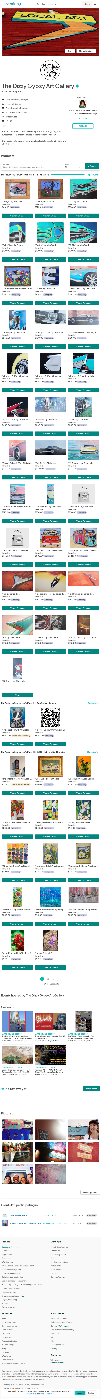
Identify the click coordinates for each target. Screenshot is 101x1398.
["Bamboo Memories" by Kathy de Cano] (50, 897)
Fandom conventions (59, 1262)
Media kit (5, 1352)
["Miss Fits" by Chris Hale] (50, 407)
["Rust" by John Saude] (50, 189)
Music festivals (56, 1269)
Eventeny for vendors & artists (14, 1363)
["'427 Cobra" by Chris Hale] (83, 494)
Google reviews (8, 1307)
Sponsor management (11, 1273)
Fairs (52, 1258)
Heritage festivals (57, 1277)
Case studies (7, 1329)
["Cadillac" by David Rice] (50, 625)
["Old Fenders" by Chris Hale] (50, 494)
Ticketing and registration (12, 1277)
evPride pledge (8, 1345)
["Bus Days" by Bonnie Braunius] (50, 538)
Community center (9, 1326)
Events (5, 1251)
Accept (80, 1393)
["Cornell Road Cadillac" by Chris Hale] (17, 494)
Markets (53, 1273)
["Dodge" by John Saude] (50, 232)
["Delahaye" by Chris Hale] (17, 320)
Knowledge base (9, 1322)
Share (70, 51)
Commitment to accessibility (62, 1329)
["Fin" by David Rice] (17, 625)
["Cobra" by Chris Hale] (50, 276)
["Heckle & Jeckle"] (50, 940)
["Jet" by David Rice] (17, 581)
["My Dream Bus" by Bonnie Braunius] (83, 538)
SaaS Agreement (57, 1345)
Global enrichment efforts (61, 1322)
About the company (58, 1318)
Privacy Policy (31, 1394)
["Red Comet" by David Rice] (83, 581)
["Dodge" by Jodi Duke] (17, 189)
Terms (52, 1337)
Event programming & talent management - (22, 1284)
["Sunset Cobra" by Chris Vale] (83, 276)
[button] (58, 4)
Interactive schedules (11, 1288)
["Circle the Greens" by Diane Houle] (17, 853)
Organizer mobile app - (13, 1296)
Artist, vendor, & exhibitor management (18, 1266)
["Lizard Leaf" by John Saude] (83, 766)
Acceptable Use (37, 1385)
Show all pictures (86, 51)
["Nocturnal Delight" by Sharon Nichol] (50, 853)
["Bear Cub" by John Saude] (50, 766)
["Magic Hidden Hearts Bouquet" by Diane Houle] (17, 810)
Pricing (5, 1303)
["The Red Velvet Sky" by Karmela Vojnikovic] (83, 897)
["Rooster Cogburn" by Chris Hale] (50, 717)
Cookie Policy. (46, 1394)
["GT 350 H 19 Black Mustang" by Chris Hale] (83, 320)
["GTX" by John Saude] (83, 189)
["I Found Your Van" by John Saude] (17, 276)
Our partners (7, 1337)
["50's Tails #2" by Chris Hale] (17, 363)
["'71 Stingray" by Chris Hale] (83, 450)
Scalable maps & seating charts (14, 1281)
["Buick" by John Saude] (17, 232)
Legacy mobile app (9, 1299)
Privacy (53, 1341)
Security (53, 1348)
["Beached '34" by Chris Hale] (17, 538)
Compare (6, 1333)
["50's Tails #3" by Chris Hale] (50, 363)
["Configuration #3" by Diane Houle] (50, 810)
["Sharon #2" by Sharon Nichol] (17, 897)
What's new (7, 1356)
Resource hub (7, 1360)
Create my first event (10, 1247)
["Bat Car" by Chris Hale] (50, 450)
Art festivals (55, 1251)
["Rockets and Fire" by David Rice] (50, 581)
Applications (7, 1254)
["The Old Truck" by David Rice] (83, 625)
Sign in (87, 4)
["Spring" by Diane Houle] (83, 810)
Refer (4, 1318)
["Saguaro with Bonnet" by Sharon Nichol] (83, 853)
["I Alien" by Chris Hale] (83, 407)
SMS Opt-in (55, 1333)
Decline (91, 1393)
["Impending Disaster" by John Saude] (17, 766)
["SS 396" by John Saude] (83, 232)
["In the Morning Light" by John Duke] (17, 940)
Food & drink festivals (59, 1247)
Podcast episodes (9, 1341)
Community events (58, 1254)
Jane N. (72, 114)
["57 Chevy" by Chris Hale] (17, 668)
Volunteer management (11, 1269)
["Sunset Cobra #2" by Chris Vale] (17, 450)
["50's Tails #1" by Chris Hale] (83, 363)
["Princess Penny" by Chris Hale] (17, 717)
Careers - (59, 1326)
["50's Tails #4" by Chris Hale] (17, 407)
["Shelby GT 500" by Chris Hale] (50, 320)
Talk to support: (57, 1361)
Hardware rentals (9, 1292)
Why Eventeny (8, 1262)
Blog (4, 1348)
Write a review (91, 1088)
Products (5, 1258)
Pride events (55, 1266)
